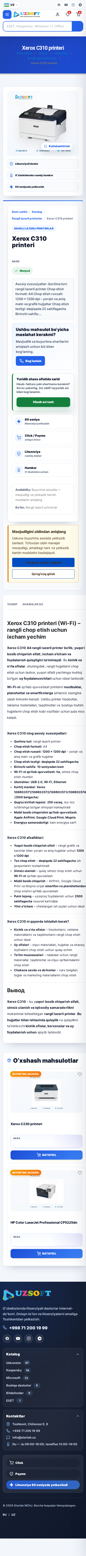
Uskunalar (60, 53)
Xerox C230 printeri (26, 1124)
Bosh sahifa (24, 53)
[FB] (59, 5)
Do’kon (43, 53)
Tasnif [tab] (12, 604)
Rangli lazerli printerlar (42, 58)
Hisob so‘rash (43, 402)
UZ (13, 1514)
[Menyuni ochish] (7, 14)
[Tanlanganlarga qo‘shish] (80, 1074)
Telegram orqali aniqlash (43, 562)
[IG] (73, 5)
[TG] (80, 5)
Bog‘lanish (33, 361)
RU (5, 1514)
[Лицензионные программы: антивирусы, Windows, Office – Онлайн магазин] (32, 15)
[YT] (66, 5)
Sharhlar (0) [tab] (32, 604)
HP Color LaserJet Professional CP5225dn (44, 1222)
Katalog (37, 212)
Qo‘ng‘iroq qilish (43, 574)
